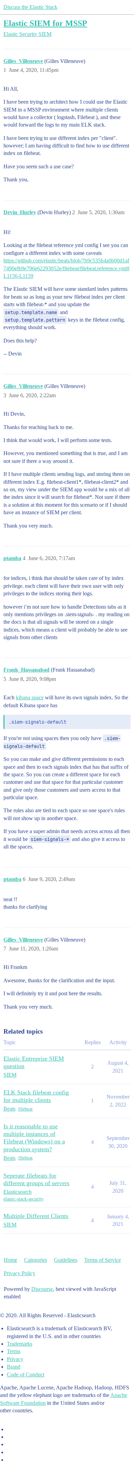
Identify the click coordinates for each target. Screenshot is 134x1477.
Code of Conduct (25, 1374)
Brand (13, 1367)
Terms (13, 1351)
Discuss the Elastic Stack (30, 7)
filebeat (25, 1109)
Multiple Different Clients (35, 1216)
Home (10, 1260)
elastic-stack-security (23, 1199)
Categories (35, 1260)
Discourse (42, 1289)
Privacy (15, 1359)
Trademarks (19, 1344)
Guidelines (65, 1260)
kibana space (30, 697)
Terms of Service (102, 1260)
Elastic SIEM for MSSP (45, 23)
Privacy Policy (19, 1273)
